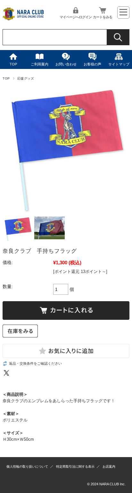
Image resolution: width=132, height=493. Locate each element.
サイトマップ (118, 64)
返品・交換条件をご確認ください (35, 363)
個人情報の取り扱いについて (27, 466)
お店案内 (109, 466)
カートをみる (102, 17)
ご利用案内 (39, 64)
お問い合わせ (66, 64)
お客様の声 (92, 64)
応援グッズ (25, 78)
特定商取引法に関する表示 (75, 466)
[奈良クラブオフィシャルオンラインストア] (23, 19)
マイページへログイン (76, 17)
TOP (13, 64)
